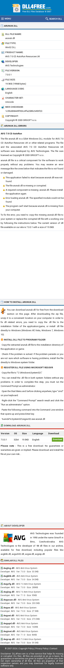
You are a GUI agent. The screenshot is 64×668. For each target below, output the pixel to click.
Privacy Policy (41, 648)
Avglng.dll (8, 568)
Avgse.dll (8, 607)
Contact (53, 648)
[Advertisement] (32, 265)
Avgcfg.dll (9, 584)
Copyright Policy (26, 648)
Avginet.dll (9, 631)
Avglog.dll (8, 592)
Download (57, 439)
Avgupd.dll (9, 623)
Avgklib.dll (9, 576)
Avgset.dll (8, 615)
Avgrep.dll (9, 639)
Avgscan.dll (9, 599)
